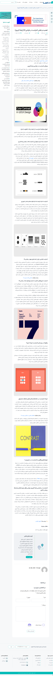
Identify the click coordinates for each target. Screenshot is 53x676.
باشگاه (39, 662)
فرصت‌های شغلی (49, 658)
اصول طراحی (38, 521)
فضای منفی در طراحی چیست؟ (27, 415)
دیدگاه (44, 605)
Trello (38, 478)
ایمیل (28, 597)
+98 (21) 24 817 (23, 662)
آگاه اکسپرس (37, 660)
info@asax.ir (23, 665)
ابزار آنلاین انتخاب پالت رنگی (27, 80)
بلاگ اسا (50, 660)
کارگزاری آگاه (38, 658)
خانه (52, 8)
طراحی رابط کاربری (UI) (45, 8)
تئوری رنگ (31, 158)
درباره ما (50, 662)
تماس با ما (50, 665)
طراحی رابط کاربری (44, 61)
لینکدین (4, 658)
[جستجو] (15, 2)
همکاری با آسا (29, 557)
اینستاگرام (4, 661)
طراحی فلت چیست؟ (27, 278)
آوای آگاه (38, 665)
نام (44, 597)
